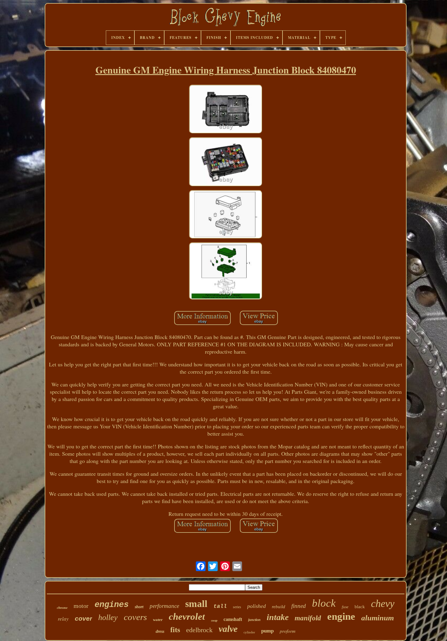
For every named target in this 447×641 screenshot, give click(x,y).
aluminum (377, 618)
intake (278, 617)
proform (288, 631)
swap (214, 620)
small (196, 603)
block (324, 603)
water (158, 619)
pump (267, 631)
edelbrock (199, 630)
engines (112, 604)
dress (160, 631)
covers (135, 617)
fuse (345, 607)
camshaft (233, 619)
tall (220, 606)
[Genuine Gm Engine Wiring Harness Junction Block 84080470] (225, 110)
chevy (382, 603)
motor (81, 605)
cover (83, 618)
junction (254, 620)
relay (63, 618)
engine (341, 616)
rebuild (278, 606)
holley (108, 617)
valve (228, 629)
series (237, 607)
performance (164, 606)
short (139, 607)
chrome (62, 607)
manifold (308, 618)
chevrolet (187, 616)
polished (256, 606)
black (360, 606)
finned (298, 606)
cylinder (249, 632)
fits (175, 630)
